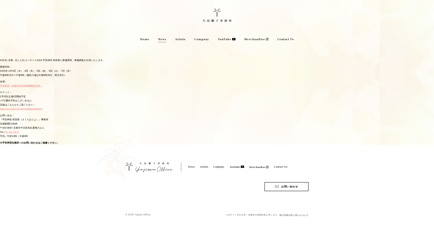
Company (201, 39)
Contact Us (285, 39)
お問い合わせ (289, 186)
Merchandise (254, 39)
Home (144, 39)
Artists (180, 39)
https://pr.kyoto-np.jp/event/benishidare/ (21, 108)
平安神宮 (21, 85)
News (162, 39)
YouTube (224, 39)
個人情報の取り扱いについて (294, 215)
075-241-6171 (11, 132)
